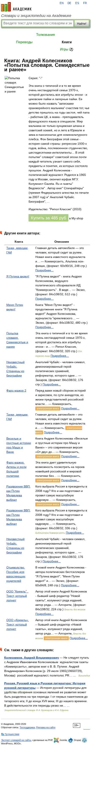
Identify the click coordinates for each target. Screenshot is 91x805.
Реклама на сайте (45, 727)
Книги (67, 42)
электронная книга (48, 408)
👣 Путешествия (10, 734)
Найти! (81, 23)
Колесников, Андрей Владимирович (31, 657)
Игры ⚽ (66, 49)
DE (69, 3)
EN (61, 3)
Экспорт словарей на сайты (16, 740)
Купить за (48, 218)
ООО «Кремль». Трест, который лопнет (17, 624)
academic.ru (16, 6)
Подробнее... (44, 270)
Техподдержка (27, 727)
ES (77, 3)
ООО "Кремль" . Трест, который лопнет (17, 596)
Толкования (45, 34)
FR (85, 3)
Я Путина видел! (17, 276)
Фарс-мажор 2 (16, 390)
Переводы (24, 42)
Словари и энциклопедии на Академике (36, 16)
